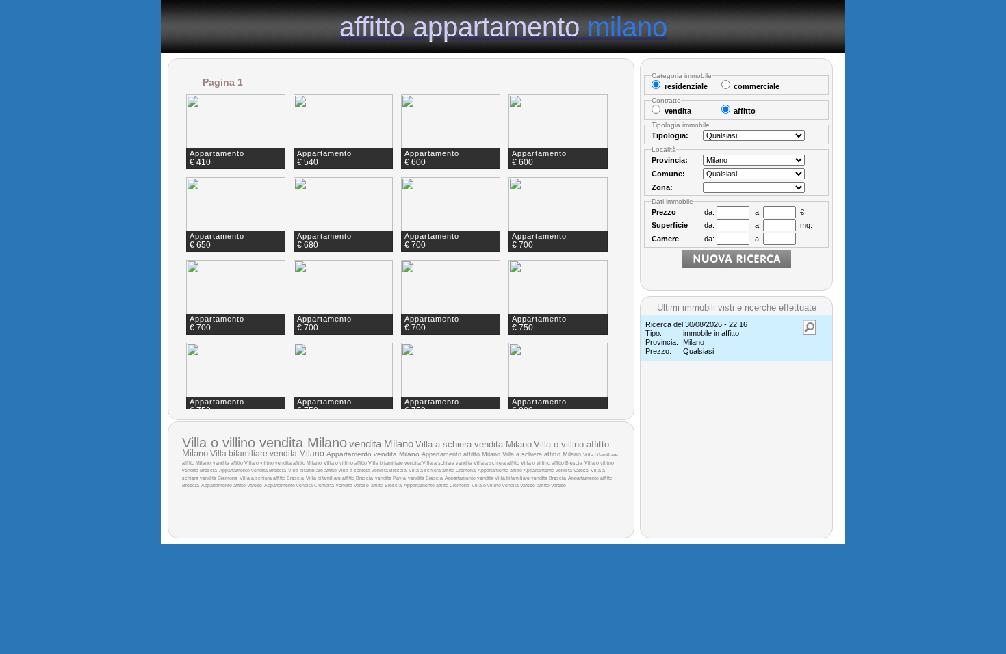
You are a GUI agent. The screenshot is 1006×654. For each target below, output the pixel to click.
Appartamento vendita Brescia (252, 470)
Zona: (662, 187)
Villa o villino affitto (346, 462)
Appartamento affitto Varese (231, 485)
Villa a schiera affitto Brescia (272, 477)
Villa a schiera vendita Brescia (372, 470)
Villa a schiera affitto (497, 462)
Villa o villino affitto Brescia (551, 462)
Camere (665, 239)
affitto (237, 462)
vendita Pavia (390, 477)
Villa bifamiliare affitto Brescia (339, 477)
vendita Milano (381, 443)
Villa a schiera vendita (448, 462)
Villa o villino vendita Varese (503, 485)
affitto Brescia (386, 485)
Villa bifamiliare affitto (313, 470)
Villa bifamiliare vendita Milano (267, 453)
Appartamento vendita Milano (373, 454)
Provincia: (670, 160)
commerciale (756, 86)
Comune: (668, 174)
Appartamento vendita (470, 477)
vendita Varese (352, 485)
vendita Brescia (425, 477)
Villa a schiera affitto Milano (541, 454)
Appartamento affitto (501, 470)
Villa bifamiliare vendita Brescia (530, 477)
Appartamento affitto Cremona (436, 485)
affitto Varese (551, 485)
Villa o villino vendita (268, 462)
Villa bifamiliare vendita (395, 462)
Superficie (670, 225)
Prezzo (664, 212)
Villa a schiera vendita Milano (473, 444)
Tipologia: (670, 135)
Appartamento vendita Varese (556, 470)
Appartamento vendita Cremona (299, 485)
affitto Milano (307, 462)
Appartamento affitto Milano (461, 454)
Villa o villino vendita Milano (264, 442)
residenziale (686, 86)
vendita (222, 462)
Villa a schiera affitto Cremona (442, 470)
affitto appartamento (503, 26)
